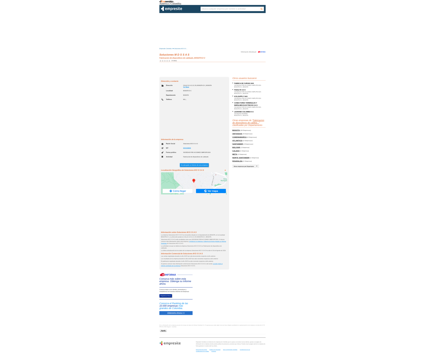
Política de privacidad (215, 349)
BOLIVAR (236, 147)
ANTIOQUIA (237, 134)
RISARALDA (237, 161)
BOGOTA (236, 130)
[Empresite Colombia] (171, 10)
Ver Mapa (186, 87)
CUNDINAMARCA (239, 137)
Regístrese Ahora (165, 296)
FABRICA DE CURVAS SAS (244, 83)
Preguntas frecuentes (201, 349)
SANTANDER (237, 144)
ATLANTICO (237, 140)
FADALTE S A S (239, 90)
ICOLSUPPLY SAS (240, 96)
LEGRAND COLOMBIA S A (244, 112)
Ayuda (163, 330)
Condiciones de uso (245, 349)
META (234, 154)
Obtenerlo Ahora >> (176, 313)
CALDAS (236, 151)
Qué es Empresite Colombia (230, 349)
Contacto (213, 351)
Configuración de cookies (202, 351)
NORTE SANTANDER (240, 158)
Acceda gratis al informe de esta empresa (194, 165)
